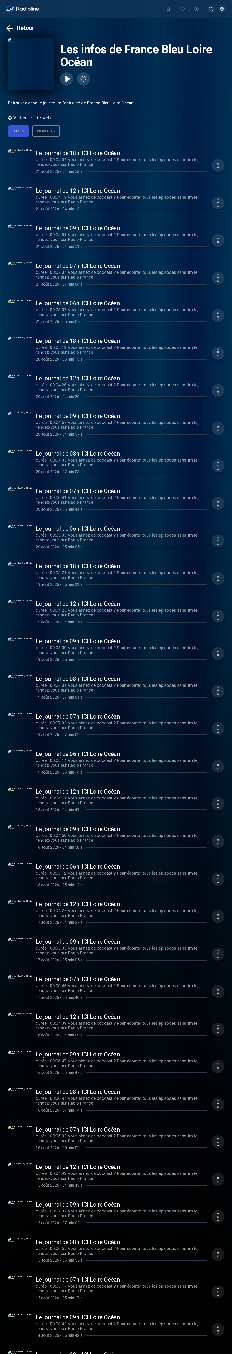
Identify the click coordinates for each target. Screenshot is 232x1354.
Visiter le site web (32, 117)
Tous (18, 131)
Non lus (46, 131)
